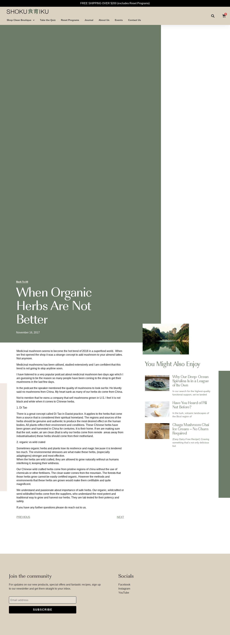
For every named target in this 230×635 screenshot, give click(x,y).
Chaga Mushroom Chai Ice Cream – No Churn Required (190, 429)
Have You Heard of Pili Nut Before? (189, 405)
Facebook (124, 584)
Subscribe (42, 609)
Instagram (124, 588)
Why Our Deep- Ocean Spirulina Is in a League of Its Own (190, 381)
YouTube (123, 592)
